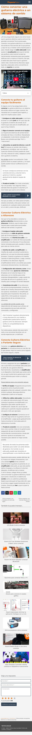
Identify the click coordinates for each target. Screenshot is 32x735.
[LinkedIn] (19, 493)
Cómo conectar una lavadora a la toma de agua (8, 500)
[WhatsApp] (15, 493)
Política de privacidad (15, 728)
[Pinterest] (11, 493)
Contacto (8, 729)
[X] (7, 493)
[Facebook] (3, 493)
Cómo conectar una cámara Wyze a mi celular (24, 500)
